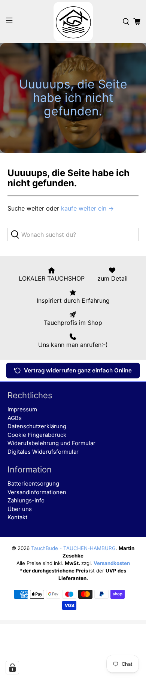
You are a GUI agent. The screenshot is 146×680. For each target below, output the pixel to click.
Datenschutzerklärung (36, 426)
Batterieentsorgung (33, 483)
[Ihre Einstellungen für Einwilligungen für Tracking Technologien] (12, 667)
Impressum (22, 409)
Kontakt (17, 517)
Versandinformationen (36, 492)
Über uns (19, 509)
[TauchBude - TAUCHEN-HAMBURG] (73, 21)
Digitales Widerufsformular (43, 451)
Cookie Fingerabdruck (36, 434)
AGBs (14, 417)
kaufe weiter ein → (87, 208)
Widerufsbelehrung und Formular (51, 443)
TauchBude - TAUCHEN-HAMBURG (73, 548)
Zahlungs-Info (26, 500)
